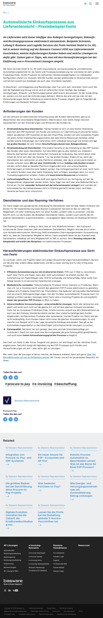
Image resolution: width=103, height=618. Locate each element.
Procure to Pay (10, 411)
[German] (85, 4)
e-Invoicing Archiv (35, 560)
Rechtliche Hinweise (66, 608)
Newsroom (84, 545)
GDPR (81, 611)
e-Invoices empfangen (37, 553)
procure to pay (17, 384)
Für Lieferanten (58, 553)
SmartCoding (8, 564)
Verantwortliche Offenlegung (66, 614)
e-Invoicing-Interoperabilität (39, 564)
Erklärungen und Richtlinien (40, 611)
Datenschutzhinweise (46, 614)
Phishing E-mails (9, 614)
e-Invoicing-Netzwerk (35, 546)
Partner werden (58, 567)
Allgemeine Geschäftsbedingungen (15, 611)
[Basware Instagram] (5, 590)
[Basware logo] (13, 585)
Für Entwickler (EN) (60, 564)
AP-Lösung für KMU (11, 571)
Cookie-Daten (51, 608)
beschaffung (65, 384)
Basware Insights (10, 567)
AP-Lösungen (11, 545)
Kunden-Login (58, 557)
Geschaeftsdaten (69, 611)
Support (56, 560)
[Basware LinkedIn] (10, 590)
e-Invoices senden (35, 557)
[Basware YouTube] (15, 590)
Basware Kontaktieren (60, 546)
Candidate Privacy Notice (27, 614)
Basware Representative (27, 400)
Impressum (56, 611)
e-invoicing (42, 384)
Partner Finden (58, 571)
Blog (5, 12)
